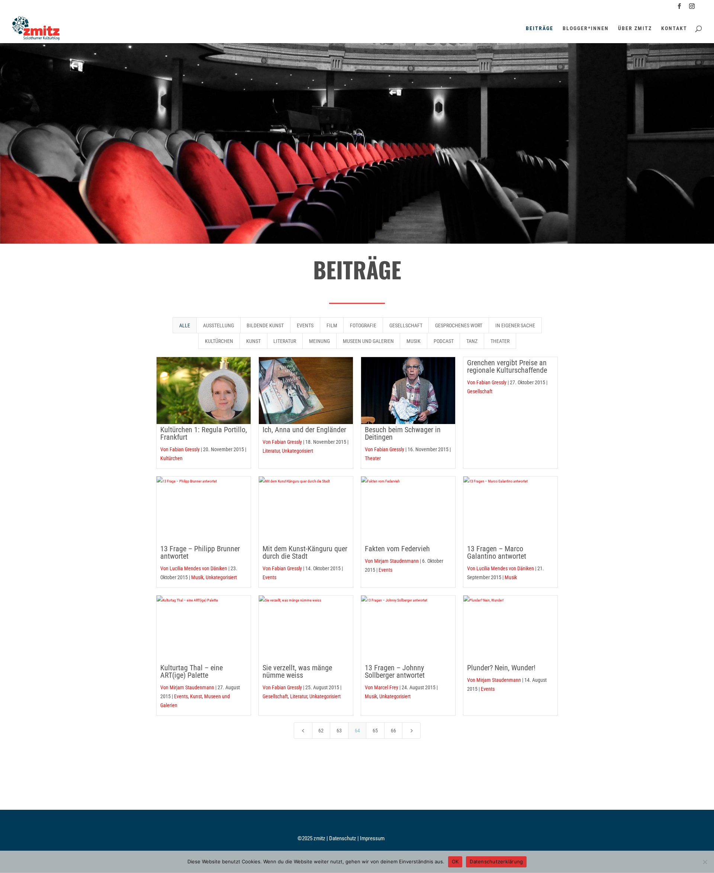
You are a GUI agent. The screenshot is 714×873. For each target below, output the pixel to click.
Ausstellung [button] (218, 325)
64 (357, 731)
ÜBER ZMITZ (635, 28)
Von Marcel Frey (381, 687)
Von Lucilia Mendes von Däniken (193, 568)
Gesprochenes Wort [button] (458, 325)
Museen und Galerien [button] (368, 341)
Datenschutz (343, 838)
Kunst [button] (253, 341)
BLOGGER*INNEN (586, 28)
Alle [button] (184, 325)
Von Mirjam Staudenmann (392, 561)
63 (339, 731)
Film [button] (332, 325)
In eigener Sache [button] (515, 325)
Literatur (271, 451)
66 (393, 731)
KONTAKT (674, 28)
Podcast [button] (444, 341)
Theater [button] (500, 341)
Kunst (196, 696)
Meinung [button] (319, 341)
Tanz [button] (471, 341)
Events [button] (305, 325)
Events (269, 577)
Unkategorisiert (297, 451)
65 (375, 731)
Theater (373, 458)
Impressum (372, 838)
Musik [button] (413, 341)
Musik (197, 577)
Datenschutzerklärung (496, 861)
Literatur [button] (284, 341)
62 (321, 731)
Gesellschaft (275, 696)
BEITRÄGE (539, 28)
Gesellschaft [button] (405, 325)
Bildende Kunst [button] (265, 325)
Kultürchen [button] (219, 341)
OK (455, 861)
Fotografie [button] (363, 325)
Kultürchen (171, 458)
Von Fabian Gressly (180, 449)
